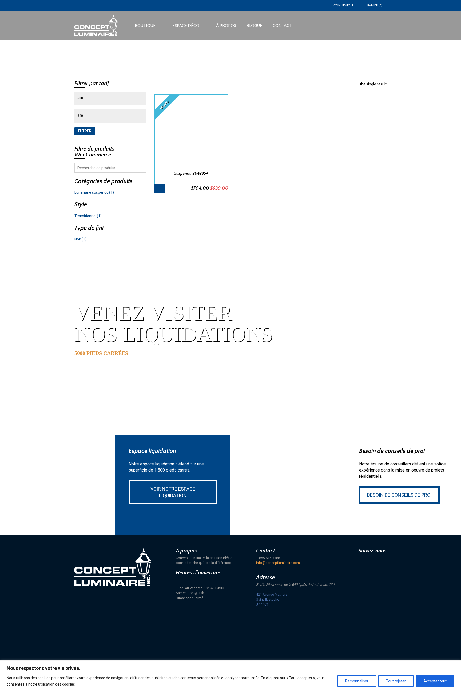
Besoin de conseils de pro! (399, 495)
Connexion (343, 5)
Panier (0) (375, 5)
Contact (282, 25)
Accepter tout (435, 681)
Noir (80, 239)
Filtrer (85, 131)
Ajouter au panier (159, 188)
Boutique (145, 25)
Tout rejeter (396, 681)
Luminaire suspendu (94, 192)
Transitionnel (88, 216)
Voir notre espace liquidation (172, 492)
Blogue (254, 25)
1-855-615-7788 (268, 558)
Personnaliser (356, 681)
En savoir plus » (101, 374)
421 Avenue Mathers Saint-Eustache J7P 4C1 (271, 599)
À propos (226, 25)
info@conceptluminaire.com (278, 563)
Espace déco (185, 25)
